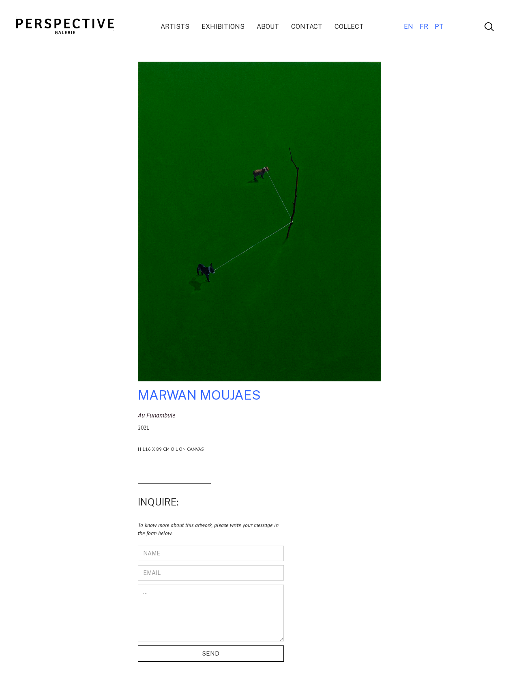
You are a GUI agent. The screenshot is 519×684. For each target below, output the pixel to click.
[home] (68, 27)
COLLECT (349, 26)
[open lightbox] (259, 225)
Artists (175, 26)
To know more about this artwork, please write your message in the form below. (208, 529)
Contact (306, 26)
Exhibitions (223, 26)
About (268, 26)
